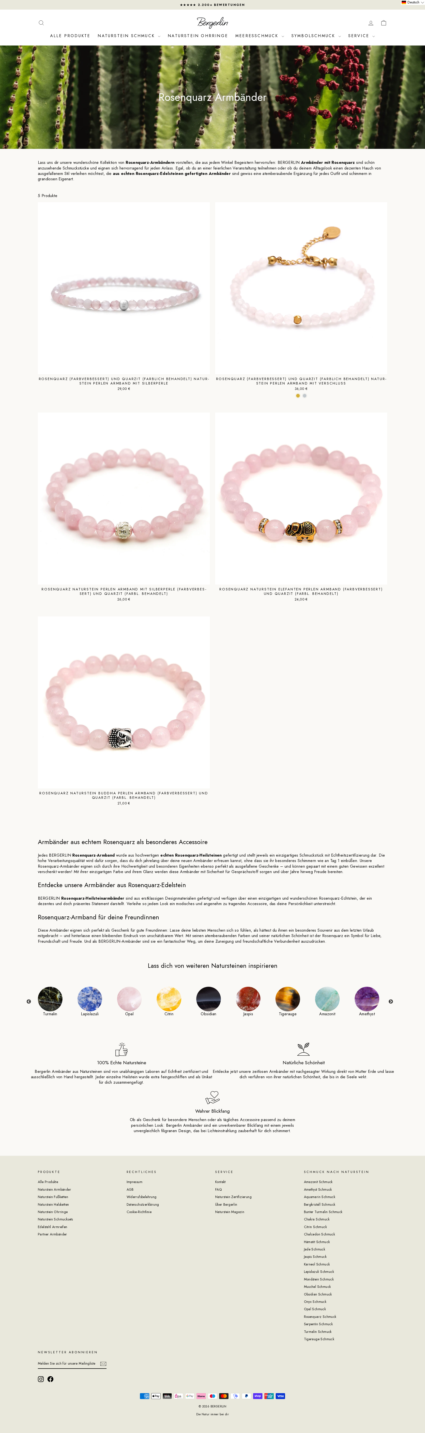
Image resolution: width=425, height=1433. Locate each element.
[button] (413, 2)
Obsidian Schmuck (318, 1294)
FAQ (218, 1189)
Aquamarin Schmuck (319, 1196)
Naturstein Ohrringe (198, 36)
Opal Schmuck (315, 1309)
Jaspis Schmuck (315, 1256)
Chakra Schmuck (317, 1219)
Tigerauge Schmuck (319, 1339)
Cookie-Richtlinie (139, 1211)
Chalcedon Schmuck (319, 1234)
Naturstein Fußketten (53, 1196)
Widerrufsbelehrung (142, 1196)
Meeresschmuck (257, 36)
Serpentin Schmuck (318, 1324)
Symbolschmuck (314, 36)
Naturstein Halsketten (53, 1204)
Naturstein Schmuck (127, 36)
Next (390, 1001)
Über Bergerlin (226, 1204)
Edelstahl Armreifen (52, 1226)
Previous (28, 1001)
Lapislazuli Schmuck (319, 1271)
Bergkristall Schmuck (319, 1204)
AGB (130, 1189)
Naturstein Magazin (229, 1211)
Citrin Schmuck (315, 1226)
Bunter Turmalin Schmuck (323, 1211)
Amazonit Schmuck (318, 1181)
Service (359, 36)
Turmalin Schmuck (318, 1331)
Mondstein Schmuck (319, 1279)
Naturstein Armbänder (54, 1189)
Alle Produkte (70, 36)
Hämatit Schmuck (317, 1241)
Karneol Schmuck (317, 1264)
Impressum (135, 1181)
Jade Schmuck (314, 1249)
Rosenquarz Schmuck (320, 1316)
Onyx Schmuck (315, 1301)
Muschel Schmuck (317, 1286)
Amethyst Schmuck (318, 1189)
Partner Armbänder (52, 1234)
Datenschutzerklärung (143, 1204)
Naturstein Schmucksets (55, 1219)
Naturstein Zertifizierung (233, 1196)
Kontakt (220, 1181)
